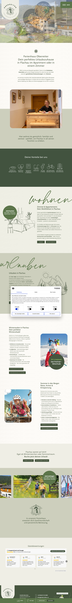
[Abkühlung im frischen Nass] (36, 166)
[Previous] (68, 37)
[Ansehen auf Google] (8, 557)
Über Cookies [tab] (53, 292)
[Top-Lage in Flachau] (43, 166)
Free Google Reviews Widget (61, 570)
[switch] (29, 309)
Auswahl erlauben (36, 313)
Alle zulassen (52, 313)
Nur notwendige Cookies (20, 313)
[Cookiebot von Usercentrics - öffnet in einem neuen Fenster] (55, 288)
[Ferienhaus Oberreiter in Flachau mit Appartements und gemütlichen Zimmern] (10, 19)
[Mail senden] (42, 5)
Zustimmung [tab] (19, 292)
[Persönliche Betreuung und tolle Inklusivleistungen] (21, 166)
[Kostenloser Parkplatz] (28, 166)
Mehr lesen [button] (9, 565)
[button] (66, 5)
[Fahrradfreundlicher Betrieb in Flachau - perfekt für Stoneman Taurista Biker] (51, 166)
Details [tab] (36, 292)
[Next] (68, 33)
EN (39, 5)
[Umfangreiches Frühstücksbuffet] (12, 166)
